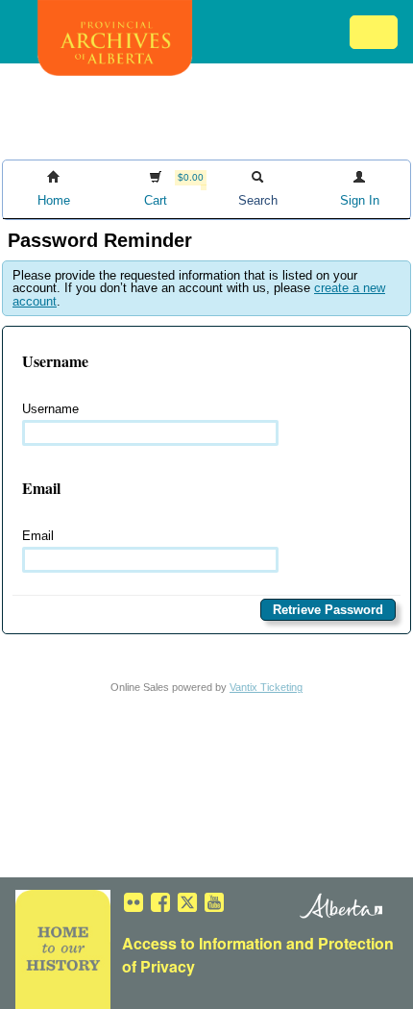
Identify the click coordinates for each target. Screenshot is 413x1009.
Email (38, 536)
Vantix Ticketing (266, 687)
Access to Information (202, 943)
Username (50, 409)
